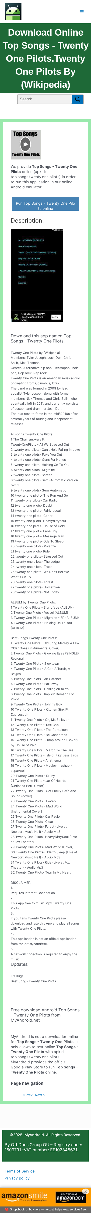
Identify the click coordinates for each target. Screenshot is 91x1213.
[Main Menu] (82, 11)
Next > (40, 1095)
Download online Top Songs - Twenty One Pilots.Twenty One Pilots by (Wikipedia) (46, 58)
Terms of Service (20, 1171)
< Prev (28, 1095)
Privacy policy (17, 1178)
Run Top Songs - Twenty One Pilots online (45, 206)
